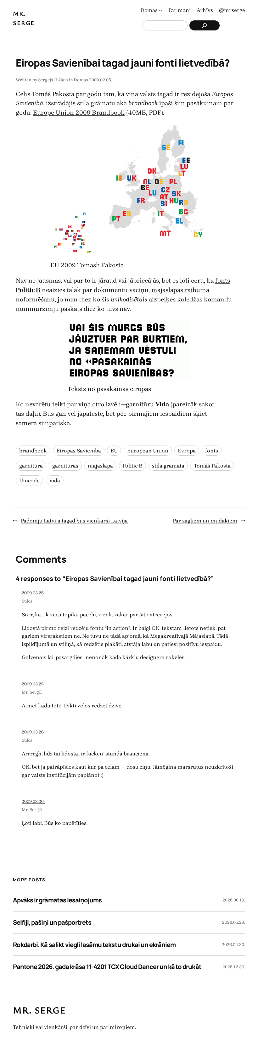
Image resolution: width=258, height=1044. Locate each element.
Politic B (132, 465)
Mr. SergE (32, 692)
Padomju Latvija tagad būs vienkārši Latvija (74, 520)
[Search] (204, 25)
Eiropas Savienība (78, 450)
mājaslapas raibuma (180, 290)
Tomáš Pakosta (53, 94)
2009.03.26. (33, 732)
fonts (211, 450)
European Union (147, 450)
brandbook (33, 450)
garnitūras (65, 465)
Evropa (187, 450)
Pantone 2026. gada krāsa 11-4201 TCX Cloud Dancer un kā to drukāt (107, 966)
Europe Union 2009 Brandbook (79, 112)
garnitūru (147, 404)
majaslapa (100, 465)
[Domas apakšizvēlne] (160, 10)
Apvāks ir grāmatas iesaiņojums (57, 900)
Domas (81, 80)
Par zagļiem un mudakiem (205, 520)
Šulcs (27, 601)
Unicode (29, 480)
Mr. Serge (39, 1009)
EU (114, 450)
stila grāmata (168, 465)
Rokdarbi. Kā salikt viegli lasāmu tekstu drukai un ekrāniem (94, 944)
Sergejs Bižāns (53, 80)
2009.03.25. (33, 593)
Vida (54, 480)
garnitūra (31, 465)
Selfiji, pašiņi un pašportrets (52, 922)
